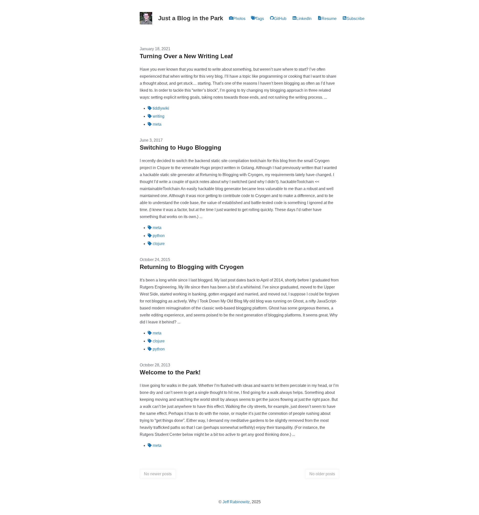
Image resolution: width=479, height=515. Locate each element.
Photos (239, 18)
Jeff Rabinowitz (236, 502)
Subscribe (355, 18)
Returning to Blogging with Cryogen (192, 266)
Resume (329, 18)
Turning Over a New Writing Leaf (186, 56)
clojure (158, 244)
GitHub (280, 18)
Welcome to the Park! (170, 372)
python (158, 236)
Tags (259, 18)
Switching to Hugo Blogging (180, 147)
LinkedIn (304, 18)
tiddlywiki (160, 108)
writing (158, 116)
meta (156, 124)
